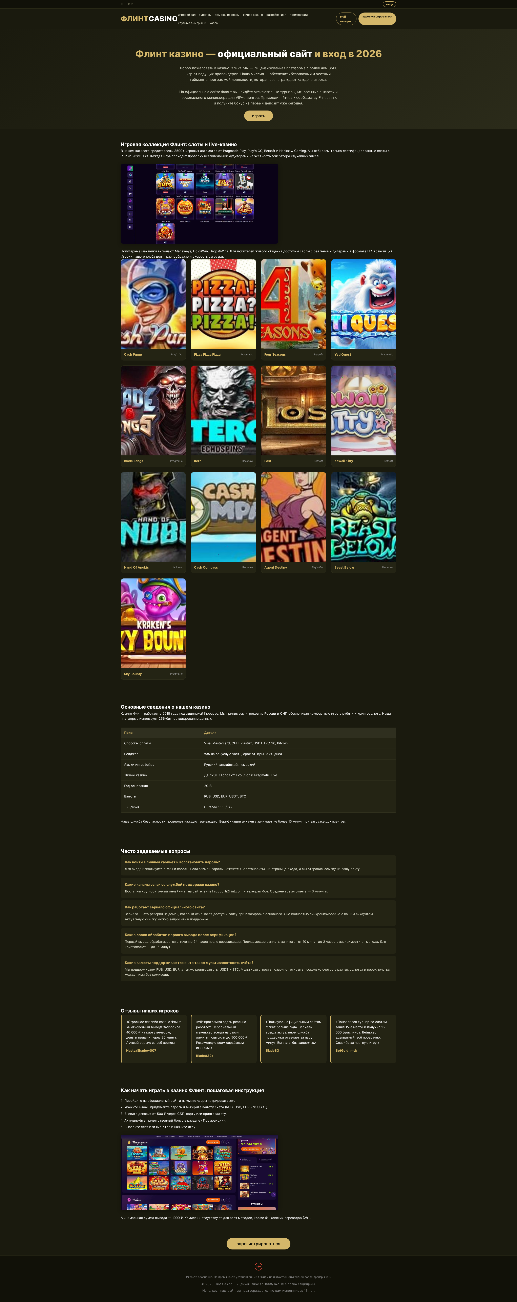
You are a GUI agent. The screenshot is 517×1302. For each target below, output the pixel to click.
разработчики (276, 14)
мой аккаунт (345, 19)
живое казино (253, 14)
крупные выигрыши (192, 23)
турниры (205, 14)
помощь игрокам (227, 14)
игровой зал (186, 14)
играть (258, 115)
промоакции (299, 14)
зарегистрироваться (377, 16)
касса (214, 23)
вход (389, 4)
